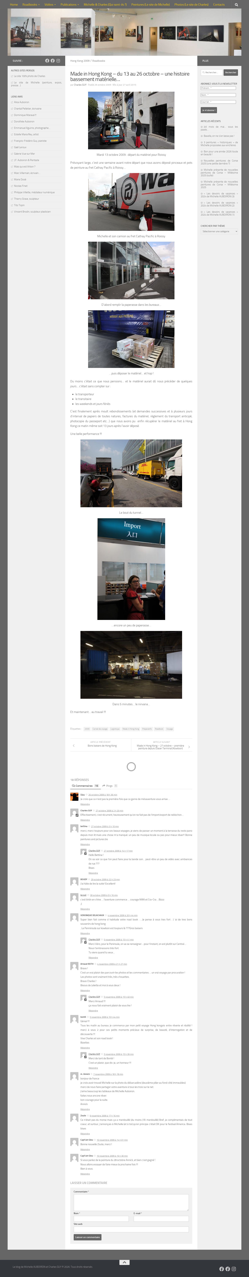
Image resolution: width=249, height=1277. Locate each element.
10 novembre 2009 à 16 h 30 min (112, 1156)
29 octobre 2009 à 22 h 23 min (105, 879)
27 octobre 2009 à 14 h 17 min (118, 851)
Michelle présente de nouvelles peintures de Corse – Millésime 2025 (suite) (219, 172)
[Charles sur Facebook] (47, 61)
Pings (111, 785)
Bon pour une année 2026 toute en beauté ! (219, 153)
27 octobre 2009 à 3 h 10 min (105, 826)
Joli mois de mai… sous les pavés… (219, 128)
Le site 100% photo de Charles (29, 76)
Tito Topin (19, 205)
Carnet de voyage (100, 729)
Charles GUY (80, 84)
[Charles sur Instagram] (58, 61)
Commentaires (87, 785)
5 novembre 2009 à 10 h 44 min (105, 1017)
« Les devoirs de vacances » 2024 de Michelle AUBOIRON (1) (219, 213)
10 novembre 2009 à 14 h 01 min (112, 1140)
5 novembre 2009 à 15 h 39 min (119, 1054)
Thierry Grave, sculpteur (26, 198)
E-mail (138, 1213)
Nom (77, 1213)
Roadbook (159, 729)
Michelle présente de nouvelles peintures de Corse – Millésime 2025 (219, 184)
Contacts (219, 4)
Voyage (170, 729)
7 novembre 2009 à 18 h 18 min (108, 1074)
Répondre (85, 804)
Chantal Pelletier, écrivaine (28, 108)
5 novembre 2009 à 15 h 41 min (119, 939)
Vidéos (49, 4)
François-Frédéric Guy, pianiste (30, 140)
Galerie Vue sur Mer (24, 153)
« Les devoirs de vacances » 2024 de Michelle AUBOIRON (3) (219, 195)
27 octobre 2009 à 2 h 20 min (109, 810)
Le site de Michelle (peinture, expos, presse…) (36, 84)
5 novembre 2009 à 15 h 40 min (119, 997)
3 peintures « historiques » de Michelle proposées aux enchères (219, 144)
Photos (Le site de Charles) (191, 4)
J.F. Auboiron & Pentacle (26, 160)
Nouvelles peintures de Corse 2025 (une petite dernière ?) (219, 162)
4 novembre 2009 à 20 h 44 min (123, 915)
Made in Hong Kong (131, 729)
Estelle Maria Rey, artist (26, 134)
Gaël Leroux (20, 147)
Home (14, 4)
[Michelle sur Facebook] (53, 61)
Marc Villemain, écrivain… (27, 173)
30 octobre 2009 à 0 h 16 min (104, 895)
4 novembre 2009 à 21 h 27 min (112, 964)
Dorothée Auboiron (24, 121)
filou (82, 794)
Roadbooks (30, 4)
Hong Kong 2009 (80, 60)
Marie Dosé (20, 179)
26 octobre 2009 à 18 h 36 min (102, 794)
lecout (83, 895)
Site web (78, 1224)
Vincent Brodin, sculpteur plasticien (32, 211)
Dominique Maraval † (25, 115)
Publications (68, 4)
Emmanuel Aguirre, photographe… (32, 127)
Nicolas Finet (20, 185)
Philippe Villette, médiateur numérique (34, 192)
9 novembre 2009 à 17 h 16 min (105, 1115)
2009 (87, 729)
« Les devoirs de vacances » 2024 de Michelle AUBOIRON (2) (219, 204)
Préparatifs (147, 729)
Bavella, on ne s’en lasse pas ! (219, 135)
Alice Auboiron (21, 102)
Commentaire (81, 1191)
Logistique (115, 729)
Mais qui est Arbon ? (24, 166)
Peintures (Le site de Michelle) (150, 4)
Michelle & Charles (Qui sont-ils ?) (105, 4)
